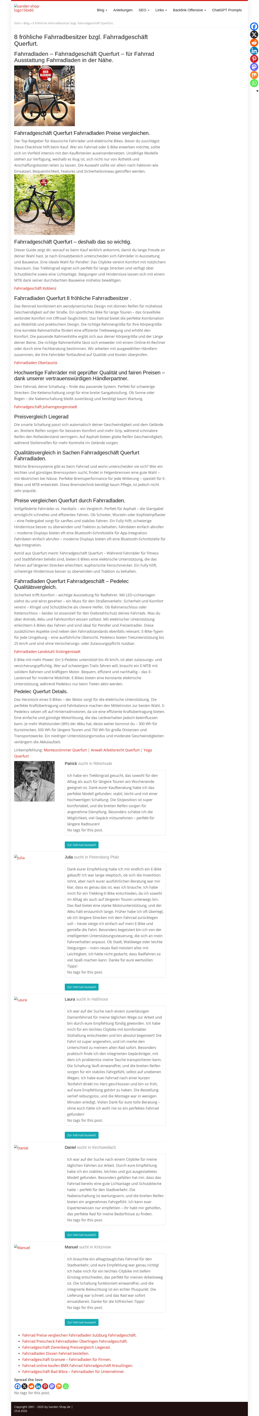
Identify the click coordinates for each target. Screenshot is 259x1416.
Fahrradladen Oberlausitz (35, 362)
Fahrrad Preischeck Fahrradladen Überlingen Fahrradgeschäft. (75, 1341)
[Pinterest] (45, 1386)
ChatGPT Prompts (227, 10)
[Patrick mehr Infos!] (34, 781)
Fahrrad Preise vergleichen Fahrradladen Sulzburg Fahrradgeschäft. (79, 1335)
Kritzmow (102, 1247)
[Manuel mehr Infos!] (34, 1265)
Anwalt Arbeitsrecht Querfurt (115, 750)
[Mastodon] (52, 1386)
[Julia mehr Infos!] (34, 875)
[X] (24, 1386)
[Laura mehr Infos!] (34, 1017)
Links (160, 10)
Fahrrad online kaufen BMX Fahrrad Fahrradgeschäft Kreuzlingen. (77, 1365)
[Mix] (59, 1386)
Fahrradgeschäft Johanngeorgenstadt (45, 406)
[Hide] (257, 91)
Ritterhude (102, 763)
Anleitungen (123, 10)
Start (17, 23)
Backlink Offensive (188, 10)
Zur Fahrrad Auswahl (81, 845)
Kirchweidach (104, 1147)
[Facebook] (18, 1386)
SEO (143, 10)
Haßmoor (99, 999)
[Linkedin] (38, 1386)
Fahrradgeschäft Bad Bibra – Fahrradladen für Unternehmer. (73, 1371)
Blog (101, 10)
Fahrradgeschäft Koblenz (35, 288)
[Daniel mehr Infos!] (34, 1165)
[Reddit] (31, 1386)
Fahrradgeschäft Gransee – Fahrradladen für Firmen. (66, 1359)
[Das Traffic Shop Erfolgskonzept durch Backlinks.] (30, 10)
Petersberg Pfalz (104, 857)
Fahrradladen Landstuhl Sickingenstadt (47, 651)
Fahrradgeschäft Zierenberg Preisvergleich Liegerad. (66, 1347)
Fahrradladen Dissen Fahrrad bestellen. (55, 1353)
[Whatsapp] (66, 1386)
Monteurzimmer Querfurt (65, 750)
